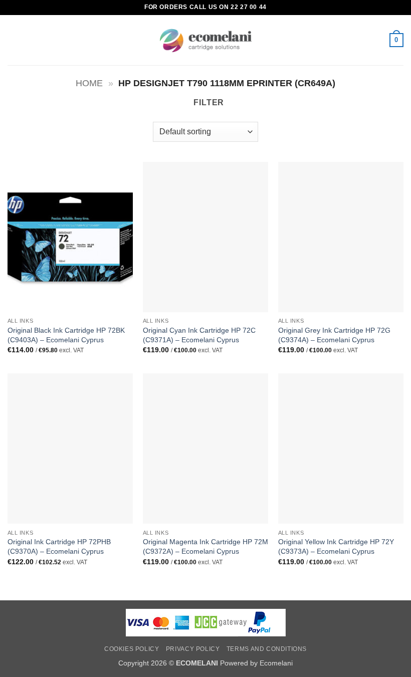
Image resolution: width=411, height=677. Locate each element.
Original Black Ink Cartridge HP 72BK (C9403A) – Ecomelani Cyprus (66, 335)
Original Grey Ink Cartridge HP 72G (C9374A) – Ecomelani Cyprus (334, 335)
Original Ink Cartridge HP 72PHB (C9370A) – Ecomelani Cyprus (59, 546)
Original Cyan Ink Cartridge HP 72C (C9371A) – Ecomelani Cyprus (199, 335)
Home (89, 83)
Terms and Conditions (267, 648)
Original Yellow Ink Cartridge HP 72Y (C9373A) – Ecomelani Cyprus (336, 546)
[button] (14, 40)
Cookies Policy (131, 648)
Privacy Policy (193, 648)
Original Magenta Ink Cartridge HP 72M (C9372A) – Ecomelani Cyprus (205, 546)
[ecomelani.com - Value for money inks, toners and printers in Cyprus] (205, 40)
